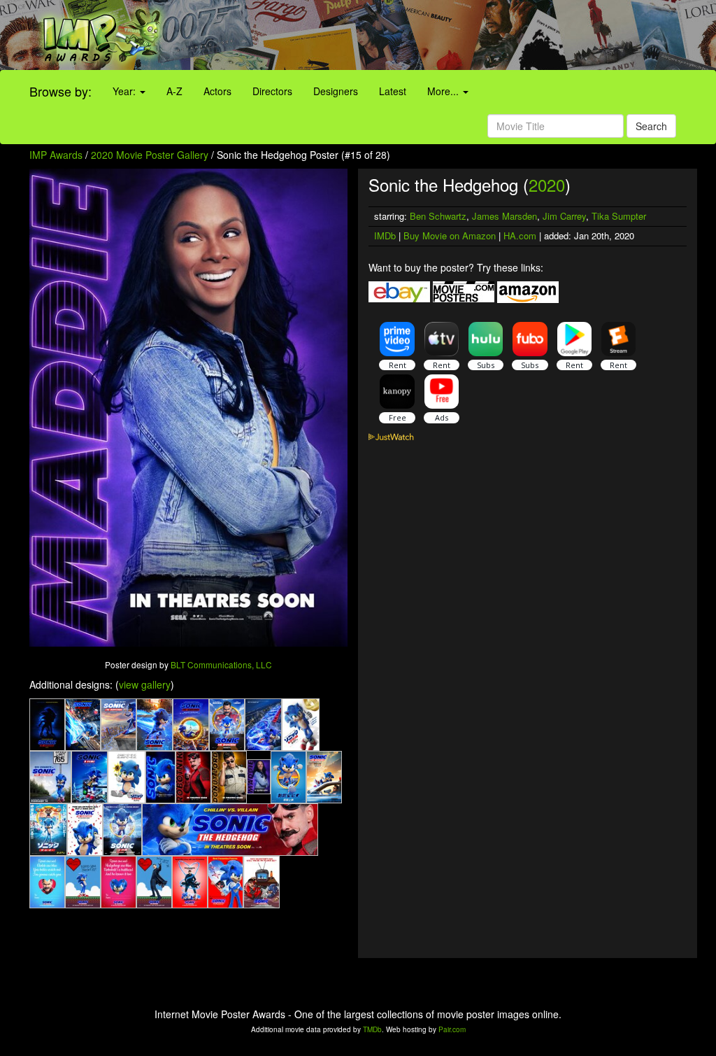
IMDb (385, 235)
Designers (335, 91)
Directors (272, 91)
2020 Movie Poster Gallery (149, 155)
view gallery (145, 684)
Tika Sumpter (619, 216)
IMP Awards (56, 155)
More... (444, 91)
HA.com (519, 235)
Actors (217, 91)
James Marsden (504, 216)
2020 (547, 184)
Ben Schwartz (438, 216)
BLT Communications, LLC (221, 664)
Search (651, 126)
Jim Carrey (564, 216)
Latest (392, 91)
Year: (125, 91)
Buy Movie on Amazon (449, 235)
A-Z (174, 91)
